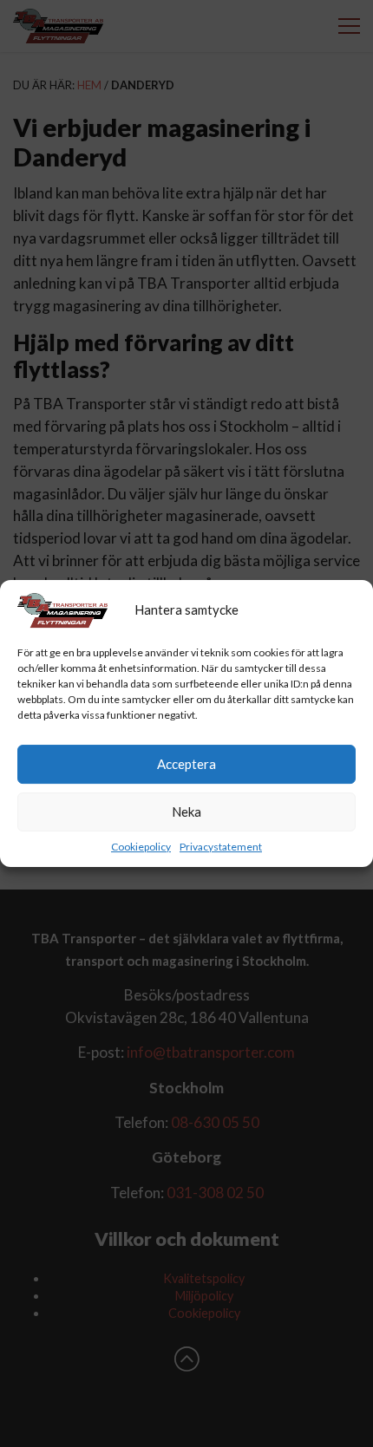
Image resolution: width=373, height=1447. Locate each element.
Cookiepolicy (141, 846)
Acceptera (186, 764)
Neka (186, 811)
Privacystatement (221, 846)
